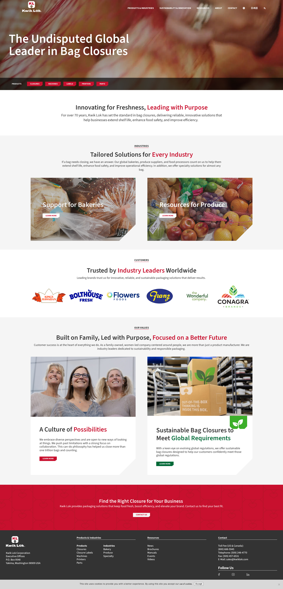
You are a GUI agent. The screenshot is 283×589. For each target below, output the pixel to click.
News (150, 546)
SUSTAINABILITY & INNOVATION (175, 8)
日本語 (254, 8)
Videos (151, 559)
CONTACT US (141, 514)
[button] (244, 8)
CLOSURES (34, 84)
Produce (108, 552)
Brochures (153, 549)
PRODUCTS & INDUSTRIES (141, 8)
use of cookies (185, 583)
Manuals (152, 552)
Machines (82, 556)
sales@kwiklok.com (237, 559)
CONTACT (232, 8)
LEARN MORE (48, 458)
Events (151, 556)
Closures (81, 549)
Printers (81, 559)
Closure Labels (85, 552)
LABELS (69, 84)
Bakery (107, 549)
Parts (79, 563)
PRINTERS (86, 84)
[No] (279, 584)
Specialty (108, 556)
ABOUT (218, 8)
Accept (198, 584)
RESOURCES (203, 8)
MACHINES (53, 84)
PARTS (102, 84)
